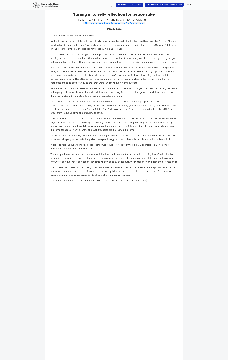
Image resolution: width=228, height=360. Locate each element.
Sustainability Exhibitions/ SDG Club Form (164, 5)
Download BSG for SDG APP (129, 5)
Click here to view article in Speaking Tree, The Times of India (114, 23)
